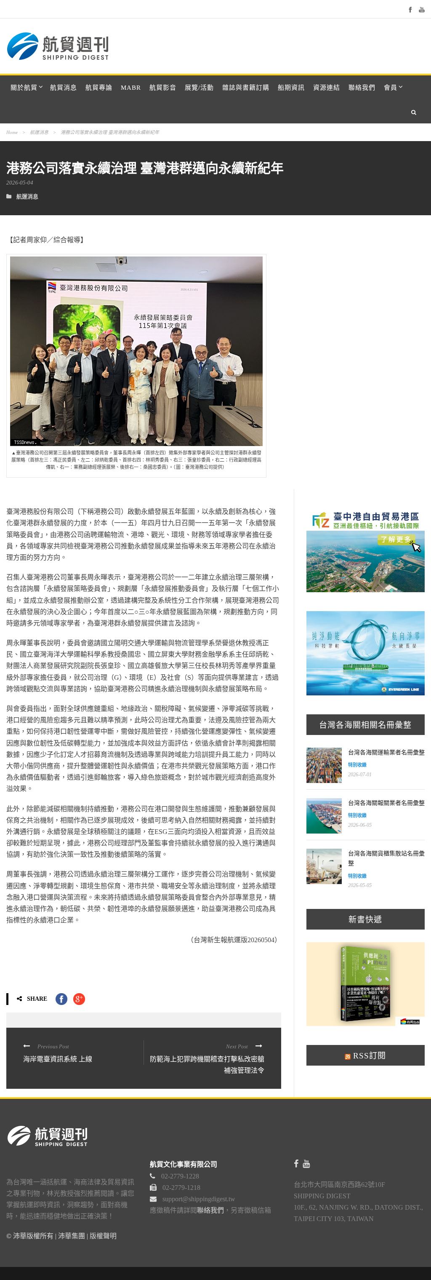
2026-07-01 (360, 775)
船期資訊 (291, 87)
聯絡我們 (362, 87)
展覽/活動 (199, 87)
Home (12, 132)
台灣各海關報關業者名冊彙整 (386, 803)
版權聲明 (103, 1236)
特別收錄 (357, 764)
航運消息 (39, 132)
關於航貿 (24, 87)
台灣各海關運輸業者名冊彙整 (386, 752)
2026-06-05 (360, 825)
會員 (390, 87)
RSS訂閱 (368, 1055)
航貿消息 (63, 87)
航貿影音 (162, 87)
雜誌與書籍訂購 (245, 87)
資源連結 (326, 87)
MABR (131, 87)
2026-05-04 (19, 182)
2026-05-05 (360, 885)
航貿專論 (98, 87)
